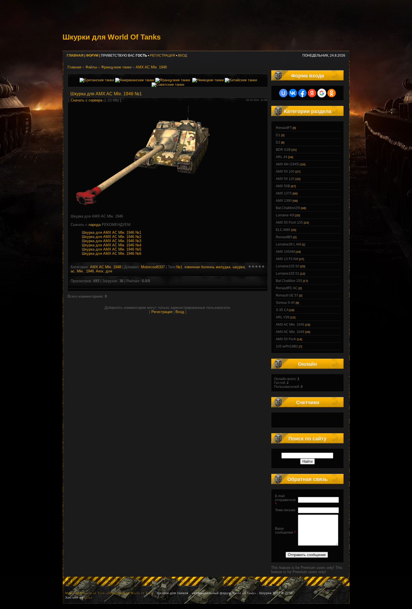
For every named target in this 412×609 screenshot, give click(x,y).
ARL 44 (281, 157)
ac (73, 271)
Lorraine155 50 (287, 266)
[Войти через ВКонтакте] (293, 93)
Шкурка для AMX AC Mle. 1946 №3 (111, 241)
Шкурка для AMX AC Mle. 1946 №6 (111, 253)
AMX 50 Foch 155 (289, 222)
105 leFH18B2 (287, 346)
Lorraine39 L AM (288, 244)
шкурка (239, 267)
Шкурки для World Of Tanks (112, 37)
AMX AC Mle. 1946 (290, 325)
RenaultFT (284, 128)
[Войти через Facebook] (302, 93)
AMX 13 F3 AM (287, 259)
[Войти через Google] (321, 93)
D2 (278, 142)
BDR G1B (283, 150)
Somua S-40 (285, 303)
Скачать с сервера (86, 100)
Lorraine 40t (285, 215)
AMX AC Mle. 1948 (151, 67)
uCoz (88, 597)
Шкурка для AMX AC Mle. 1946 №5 (111, 249)
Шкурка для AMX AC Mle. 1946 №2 (111, 237)
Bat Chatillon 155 (289, 281)
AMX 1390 (284, 201)
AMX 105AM (285, 252)
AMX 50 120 (285, 179)
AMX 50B (283, 186)
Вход (182, 55)
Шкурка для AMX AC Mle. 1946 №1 (111, 232)
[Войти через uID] (283, 93)
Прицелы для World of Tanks (131, 593)
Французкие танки (116, 67)
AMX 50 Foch (286, 339)
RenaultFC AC (287, 288)
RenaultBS (284, 237)
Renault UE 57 (287, 295)
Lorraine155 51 (287, 273)
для (109, 271)
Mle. (80, 271)
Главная (74, 67)
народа (95, 225)
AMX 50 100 (285, 171)
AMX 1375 (284, 193)
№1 (179, 267)
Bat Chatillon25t (288, 208)
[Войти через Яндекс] (312, 93)
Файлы (91, 67)
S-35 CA (282, 310)
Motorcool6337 (153, 267)
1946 (90, 271)
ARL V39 (283, 317)
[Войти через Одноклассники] (331, 93)
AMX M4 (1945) (288, 164)
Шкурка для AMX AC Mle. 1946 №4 (111, 245)
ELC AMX (283, 230)
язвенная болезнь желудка (207, 267)
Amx (99, 271)
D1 (278, 135)
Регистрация (162, 55)
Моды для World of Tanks (86, 593)
